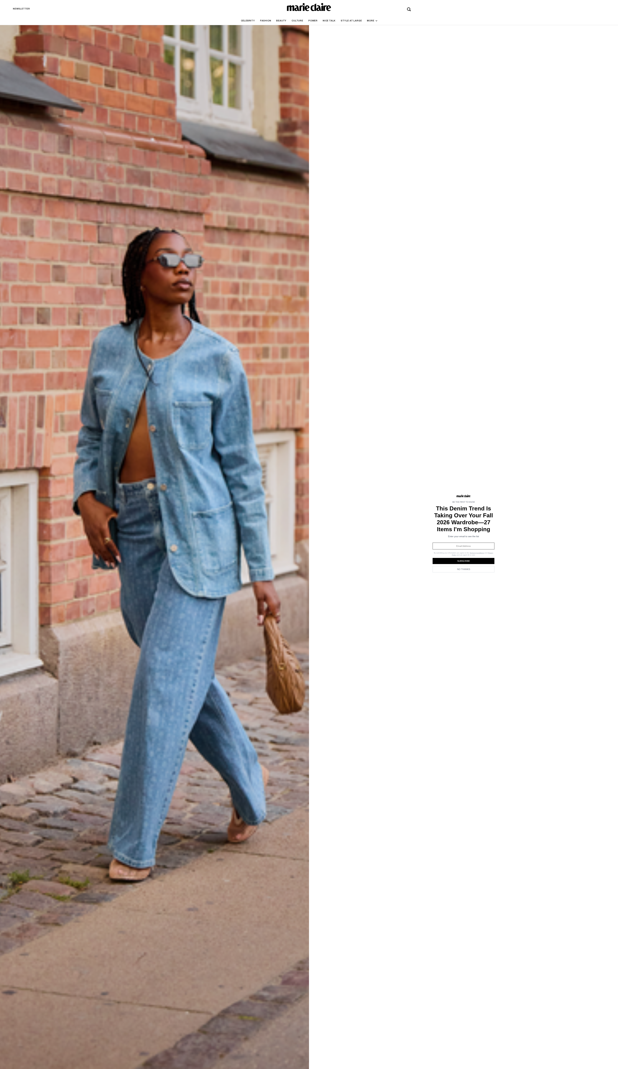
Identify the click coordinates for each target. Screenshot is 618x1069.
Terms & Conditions (477, 553)
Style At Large (351, 20)
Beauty (281, 20)
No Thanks (463, 569)
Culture (297, 20)
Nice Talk (329, 20)
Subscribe (463, 561)
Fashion (265, 20)
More (371, 20)
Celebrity (248, 20)
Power (313, 20)
